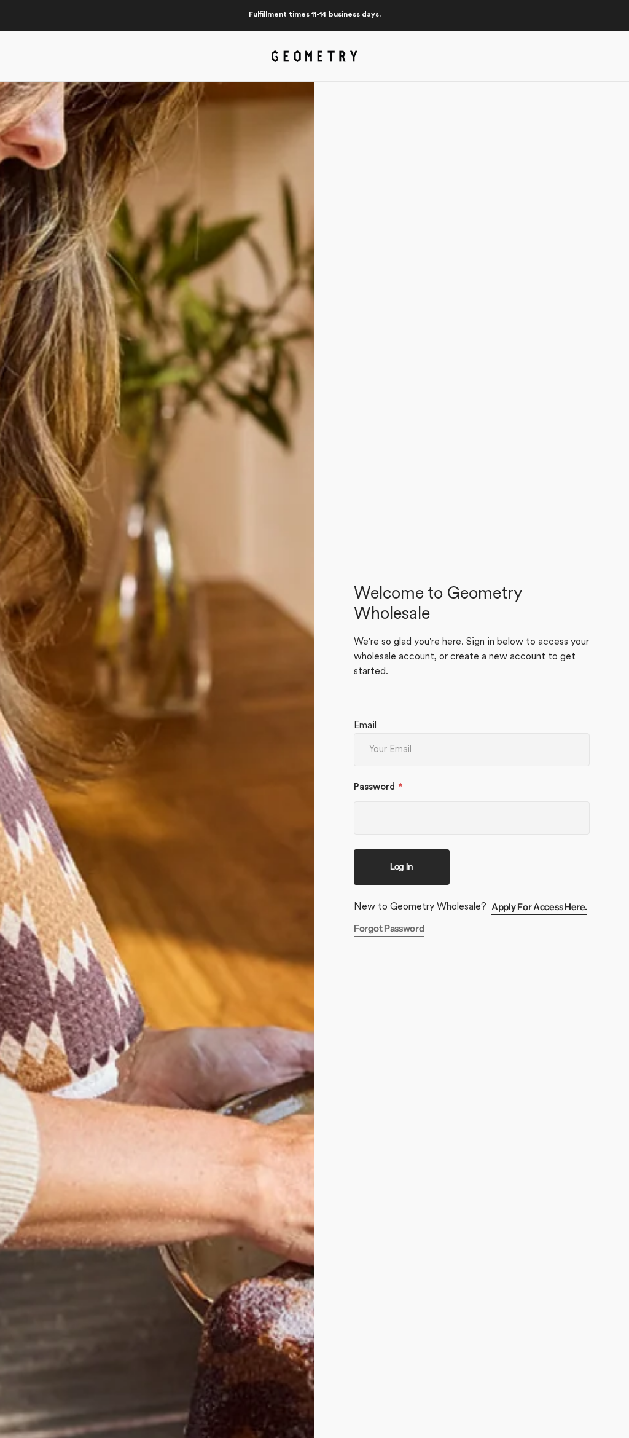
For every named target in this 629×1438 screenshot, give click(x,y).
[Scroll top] (614, 1423)
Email (365, 726)
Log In (401, 866)
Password (374, 787)
